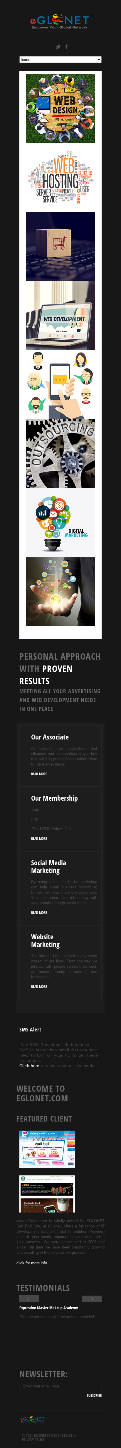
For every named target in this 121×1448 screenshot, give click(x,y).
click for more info (31, 1263)
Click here (30, 1066)
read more (39, 773)
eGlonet (60, 23)
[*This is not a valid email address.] (60, 1386)
